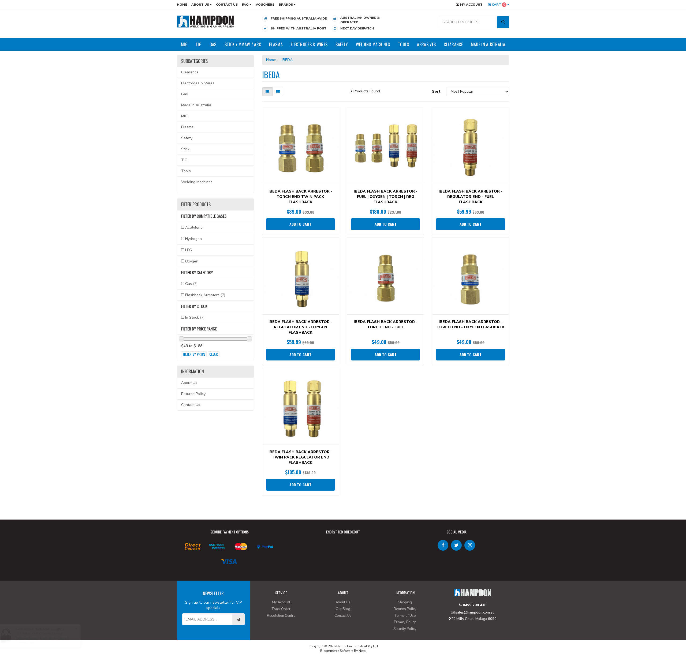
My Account (471, 4)
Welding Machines (373, 44)
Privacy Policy (405, 622)
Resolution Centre (281, 615)
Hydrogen (193, 238)
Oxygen (191, 261)
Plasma (276, 44)
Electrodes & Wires (309, 44)
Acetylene (194, 227)
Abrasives (426, 44)
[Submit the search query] (503, 22)
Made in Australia (488, 44)
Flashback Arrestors (205, 295)
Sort (436, 91)
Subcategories (194, 61)
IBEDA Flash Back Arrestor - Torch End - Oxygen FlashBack (471, 324)
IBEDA (287, 59)
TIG (199, 44)
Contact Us (227, 4)
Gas (213, 44)
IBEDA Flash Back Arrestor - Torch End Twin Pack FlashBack (300, 197)
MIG (184, 44)
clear (213, 354)
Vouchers (265, 4)
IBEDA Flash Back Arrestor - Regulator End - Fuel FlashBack (470, 197)
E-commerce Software (336, 651)
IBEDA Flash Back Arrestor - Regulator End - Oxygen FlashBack (300, 327)
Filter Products (196, 204)
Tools (403, 44)
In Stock (194, 317)
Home (182, 4)
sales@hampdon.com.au (474, 612)
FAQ (245, 4)
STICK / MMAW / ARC (243, 44)
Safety (341, 44)
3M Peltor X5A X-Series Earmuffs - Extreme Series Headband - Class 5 (42, 635)
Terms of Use (405, 615)
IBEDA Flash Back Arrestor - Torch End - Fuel (385, 324)
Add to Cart (300, 224)
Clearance (453, 44)
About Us (200, 4)
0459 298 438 (474, 605)
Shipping (405, 602)
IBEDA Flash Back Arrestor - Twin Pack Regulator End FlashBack (300, 457)
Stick (185, 149)
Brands (286, 4)
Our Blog (343, 609)
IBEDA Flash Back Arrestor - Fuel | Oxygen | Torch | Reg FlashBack (385, 197)
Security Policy (404, 628)
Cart (498, 4)
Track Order (280, 609)
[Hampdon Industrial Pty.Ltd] (205, 21)
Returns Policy (193, 393)
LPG (188, 250)
